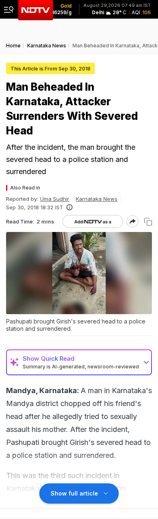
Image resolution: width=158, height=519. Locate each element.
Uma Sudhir (54, 199)
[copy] (148, 221)
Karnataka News (96, 199)
